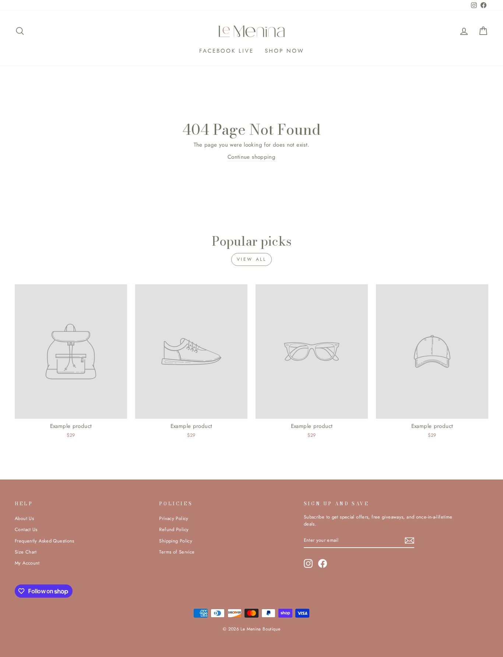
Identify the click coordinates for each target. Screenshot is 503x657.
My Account (27, 562)
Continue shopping (251, 157)
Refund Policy (174, 529)
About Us (24, 518)
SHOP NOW (284, 51)
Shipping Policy (175, 540)
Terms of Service (176, 551)
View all (252, 259)
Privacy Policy (173, 518)
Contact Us (26, 529)
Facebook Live (226, 51)
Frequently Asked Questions (44, 540)
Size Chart (26, 551)
